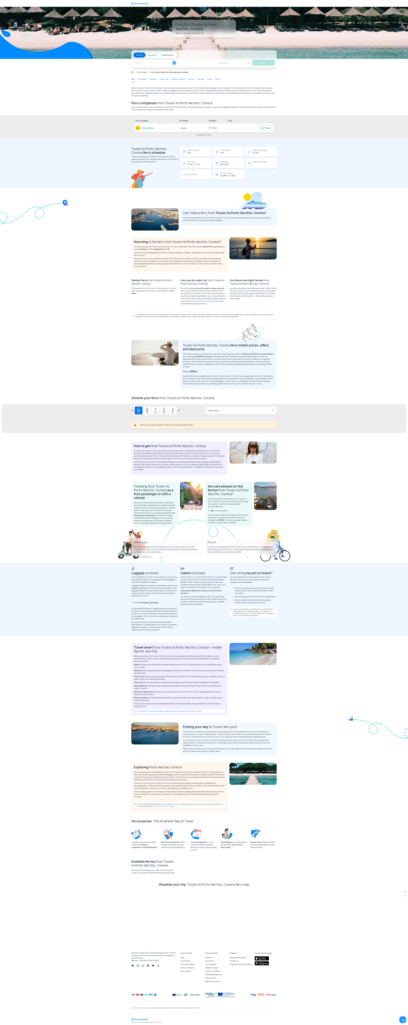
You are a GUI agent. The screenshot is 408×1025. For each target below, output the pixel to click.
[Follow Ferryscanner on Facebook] (132, 1016)
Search (263, 63)
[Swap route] (174, 63)
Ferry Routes (142, 72)
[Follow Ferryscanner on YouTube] (153, 1016)
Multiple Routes (168, 55)
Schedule (153, 79)
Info (133, 79)
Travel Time (164, 79)
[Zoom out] (405, 946)
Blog (182, 1008)
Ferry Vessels (186, 1022)
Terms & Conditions (213, 1022)
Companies (142, 79)
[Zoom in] (405, 942)
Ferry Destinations (188, 1015)
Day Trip (191, 79)
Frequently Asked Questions (241, 1015)
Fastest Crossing (178, 79)
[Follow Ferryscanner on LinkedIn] (148, 1016)
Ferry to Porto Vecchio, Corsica (163, 857)
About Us (208, 1008)
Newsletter (209, 1011)
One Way (139, 55)
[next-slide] (178, 410)
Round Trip (152, 55)
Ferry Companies (187, 1018)
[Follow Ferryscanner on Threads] (158, 1016)
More (217, 79)
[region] (204, 968)
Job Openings (210, 1015)
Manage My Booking (238, 1008)
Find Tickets (266, 128)
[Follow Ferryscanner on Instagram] (137, 1016)
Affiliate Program (211, 1018)
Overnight (201, 79)
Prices (209, 79)
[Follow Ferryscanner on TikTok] (143, 1016)
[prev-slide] (132, 410)
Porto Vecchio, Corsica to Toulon (207, 301)
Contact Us (234, 1011)
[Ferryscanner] (139, 3)
